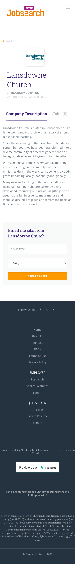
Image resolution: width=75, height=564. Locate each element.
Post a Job (37, 379)
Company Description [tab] (26, 113)
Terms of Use (37, 356)
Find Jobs (37, 410)
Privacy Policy (37, 362)
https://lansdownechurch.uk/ (29, 97)
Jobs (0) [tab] (59, 113)
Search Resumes (37, 386)
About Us (37, 336)
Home (37, 329)
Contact (37, 343)
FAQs (37, 349)
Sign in (37, 392)
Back (8, 41)
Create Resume (37, 416)
